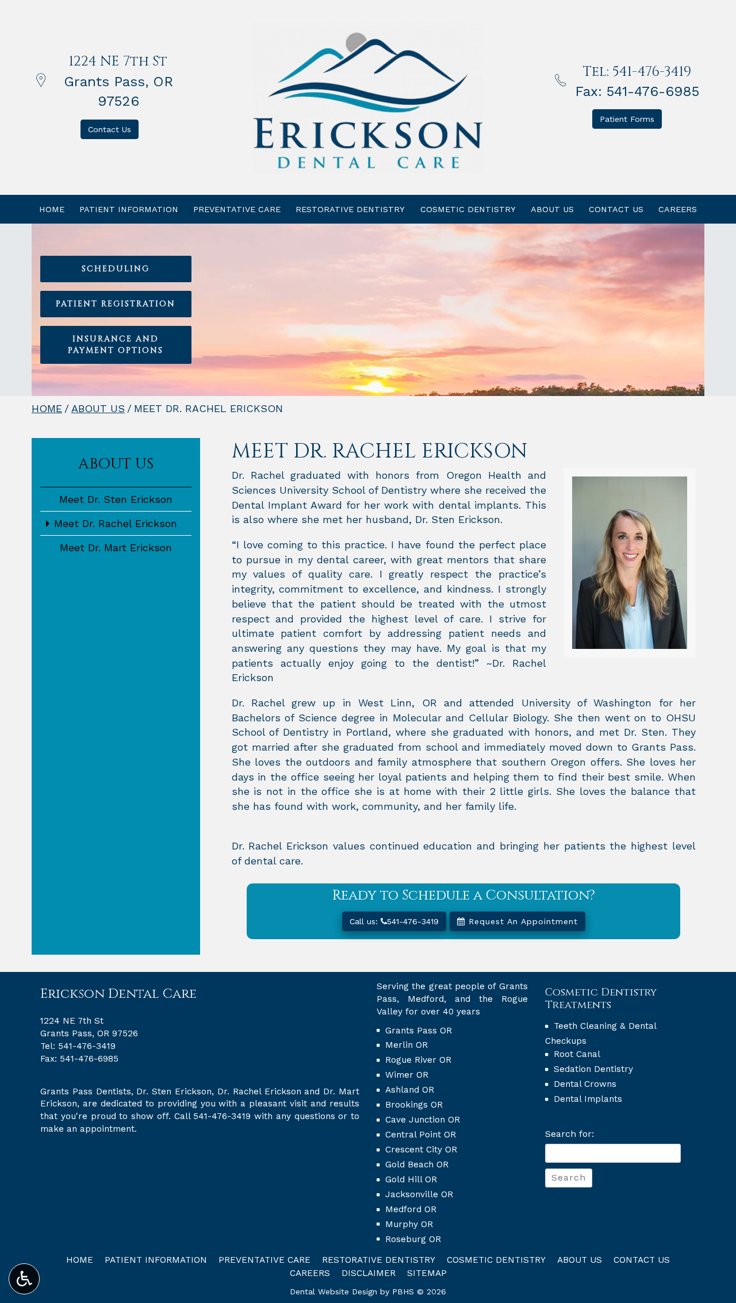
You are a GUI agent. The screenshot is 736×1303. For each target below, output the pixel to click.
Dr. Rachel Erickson (259, 1091)
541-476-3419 (651, 72)
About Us (552, 209)
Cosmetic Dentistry (468, 209)
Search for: (569, 1133)
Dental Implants (588, 1099)
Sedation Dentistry (593, 1069)
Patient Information (128, 209)
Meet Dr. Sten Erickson (115, 499)
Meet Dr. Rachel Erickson (115, 523)
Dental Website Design (333, 1291)
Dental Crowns (585, 1084)
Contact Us (616, 209)
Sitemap (427, 1273)
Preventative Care (237, 209)
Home (51, 209)
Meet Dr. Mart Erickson (116, 547)
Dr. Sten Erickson (174, 1091)
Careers (677, 209)
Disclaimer (369, 1273)
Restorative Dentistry (350, 209)
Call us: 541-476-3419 (394, 921)
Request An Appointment (521, 921)
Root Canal (577, 1054)
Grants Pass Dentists (85, 1091)
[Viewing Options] (24, 1278)
